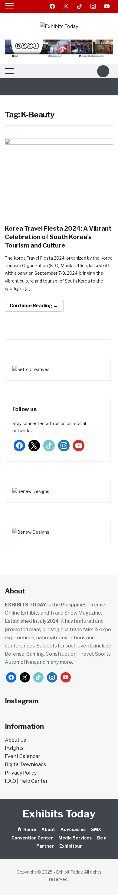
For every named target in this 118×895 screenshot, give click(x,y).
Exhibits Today (59, 813)
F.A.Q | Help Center (26, 781)
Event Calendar (22, 756)
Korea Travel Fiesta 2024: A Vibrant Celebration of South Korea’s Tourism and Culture (58, 237)
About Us (15, 740)
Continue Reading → (34, 305)
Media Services (75, 837)
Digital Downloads (25, 764)
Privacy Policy (21, 773)
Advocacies (73, 829)
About (48, 829)
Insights (14, 748)
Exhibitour (70, 846)
